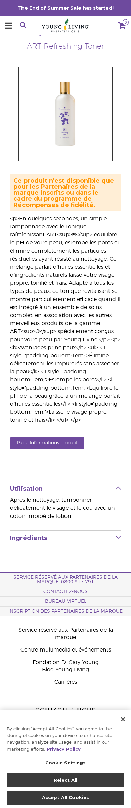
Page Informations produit (47, 443)
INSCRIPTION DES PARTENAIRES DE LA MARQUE (65, 611)
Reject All (65, 780)
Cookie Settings (65, 762)
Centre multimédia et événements (65, 650)
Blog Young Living (65, 669)
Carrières (65, 682)
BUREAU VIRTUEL (65, 601)
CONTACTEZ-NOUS (65, 591)
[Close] (123, 719)
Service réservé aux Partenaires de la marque (65, 633)
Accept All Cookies (65, 797)
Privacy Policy (64, 749)
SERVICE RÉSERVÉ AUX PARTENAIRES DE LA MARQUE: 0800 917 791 (65, 579)
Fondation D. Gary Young (66, 662)
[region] (65, 759)
